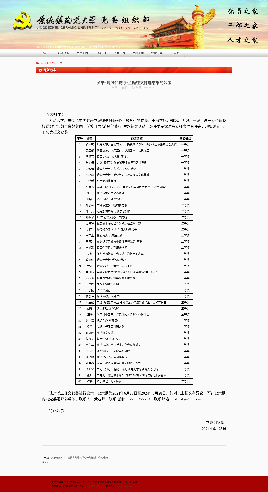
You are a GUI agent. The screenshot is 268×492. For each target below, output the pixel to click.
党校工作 (138, 53)
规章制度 (156, 53)
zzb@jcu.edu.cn (125, 486)
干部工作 (100, 53)
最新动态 (63, 53)
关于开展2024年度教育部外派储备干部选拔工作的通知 (79, 457)
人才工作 (119, 53)
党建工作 (82, 53)
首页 (45, 53)
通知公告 (49, 63)
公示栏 (175, 53)
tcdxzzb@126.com (95, 486)
